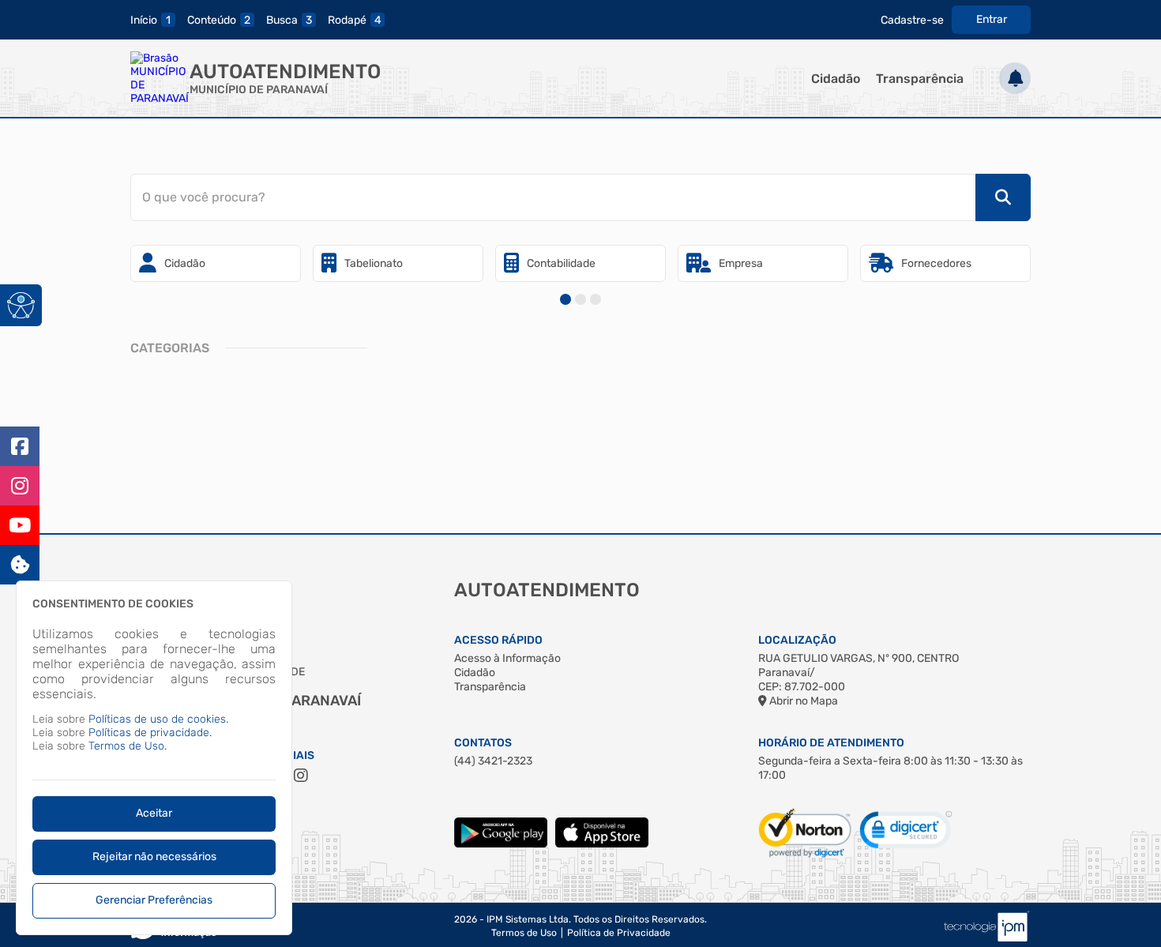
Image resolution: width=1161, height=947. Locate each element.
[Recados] (1015, 78)
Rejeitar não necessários (154, 856)
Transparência (920, 78)
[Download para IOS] (601, 844)
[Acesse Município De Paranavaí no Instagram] (301, 775)
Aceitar (154, 813)
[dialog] (154, 758)
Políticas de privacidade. (150, 732)
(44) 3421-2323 (493, 761)
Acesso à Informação (507, 658)
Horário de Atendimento (831, 743)
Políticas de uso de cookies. (158, 719)
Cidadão (835, 78)
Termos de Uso (524, 932)
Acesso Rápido (498, 640)
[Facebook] (19, 446)
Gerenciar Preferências (154, 900)
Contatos (483, 743)
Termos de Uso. (127, 746)
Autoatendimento (285, 71)
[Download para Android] (500, 844)
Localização (797, 640)
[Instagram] (19, 485)
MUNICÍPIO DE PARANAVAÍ (259, 89)
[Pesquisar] (1003, 197)
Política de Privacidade (619, 932)
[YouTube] (19, 525)
